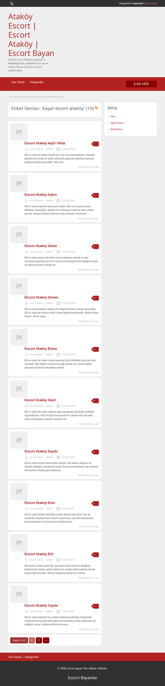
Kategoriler (37, 82)
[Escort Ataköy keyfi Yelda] (19, 139)
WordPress (116, 129)
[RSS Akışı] (11, 3)
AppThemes (117, 123)
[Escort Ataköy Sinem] (19, 293)
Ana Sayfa (18, 82)
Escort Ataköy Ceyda (41, 605)
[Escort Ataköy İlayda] (19, 447)
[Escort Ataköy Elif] (19, 550)
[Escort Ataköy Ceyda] (19, 602)
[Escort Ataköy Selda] (19, 242)
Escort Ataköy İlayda (41, 451)
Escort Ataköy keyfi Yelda (45, 143)
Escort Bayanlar (82, 677)
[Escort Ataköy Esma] (19, 345)
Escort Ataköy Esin (40, 503)
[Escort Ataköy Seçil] (19, 396)
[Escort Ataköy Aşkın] (19, 191)
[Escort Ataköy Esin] (19, 499)
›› (46, 640)
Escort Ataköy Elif (39, 554)
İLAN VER (141, 84)
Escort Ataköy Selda (41, 246)
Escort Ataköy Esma (41, 349)
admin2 (49, 149)
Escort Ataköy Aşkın (41, 195)
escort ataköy (36, 149)
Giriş (113, 116)
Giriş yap (150, 3)
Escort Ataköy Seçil (40, 400)
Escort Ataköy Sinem (41, 297)
